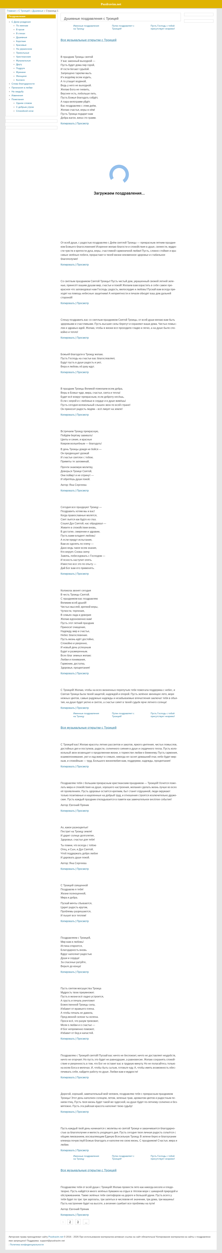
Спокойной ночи (24, 111)
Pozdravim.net (55, 1236)
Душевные (21, 37)
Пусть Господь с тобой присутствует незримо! (163, 27)
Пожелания (18, 99)
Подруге (20, 68)
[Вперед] (86, 1222)
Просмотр (83, 123)
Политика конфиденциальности (27, 1244)
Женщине (21, 76)
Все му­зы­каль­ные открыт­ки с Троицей (89, 40)
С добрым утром (25, 107)
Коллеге (20, 80)
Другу (19, 64)
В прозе (20, 29)
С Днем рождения (21, 22)
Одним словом (24, 103)
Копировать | (69, 123)
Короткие (21, 41)
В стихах (20, 33)
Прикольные (22, 52)
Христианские (23, 56)
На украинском (24, 49)
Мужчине (21, 72)
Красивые (21, 45)
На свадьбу (18, 91)
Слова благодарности (23, 83)
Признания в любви (22, 87)
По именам (22, 25)
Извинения (17, 95)
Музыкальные (23, 60)
